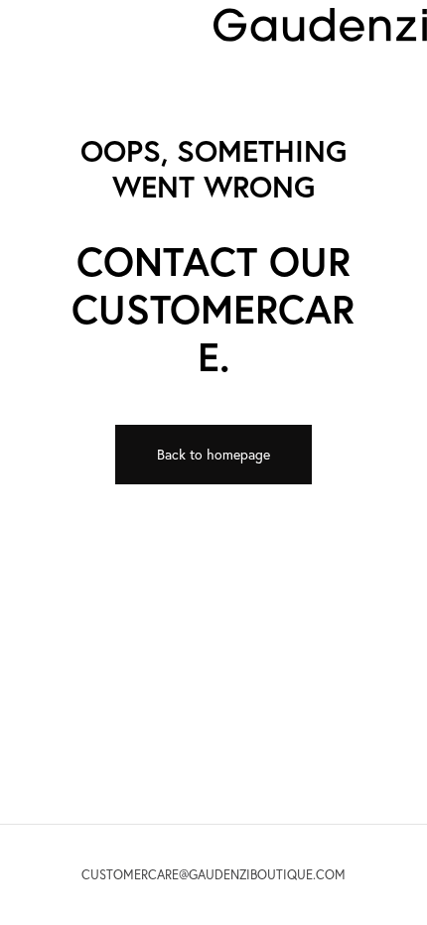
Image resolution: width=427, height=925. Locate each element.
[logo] (320, 23)
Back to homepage (213, 454)
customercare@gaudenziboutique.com (213, 874)
